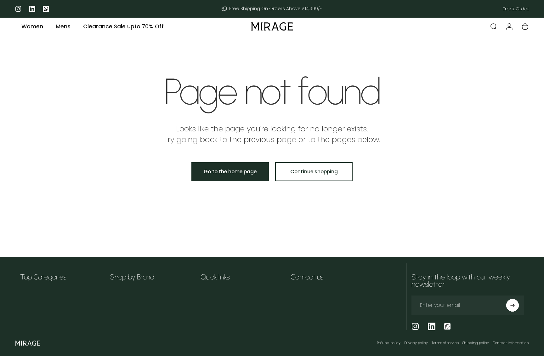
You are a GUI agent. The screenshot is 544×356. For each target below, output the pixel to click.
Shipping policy (475, 342)
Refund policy (388, 342)
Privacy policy (416, 342)
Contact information (511, 342)
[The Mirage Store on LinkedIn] (431, 326)
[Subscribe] (512, 305)
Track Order (516, 9)
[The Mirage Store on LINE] (447, 326)
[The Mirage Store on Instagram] (415, 326)
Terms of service (445, 342)
